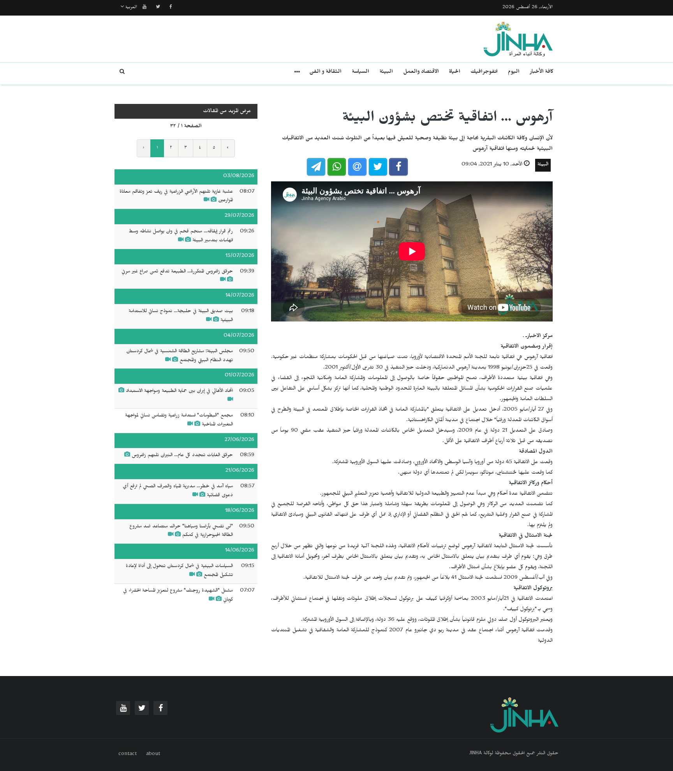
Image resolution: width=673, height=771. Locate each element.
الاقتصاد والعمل (421, 72)
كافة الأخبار (541, 72)
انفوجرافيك (484, 72)
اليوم (514, 72)
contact (127, 755)
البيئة (386, 72)
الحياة (454, 72)
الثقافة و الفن (325, 72)
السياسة (360, 72)
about (153, 755)
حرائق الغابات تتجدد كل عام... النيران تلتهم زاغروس (181, 456)
